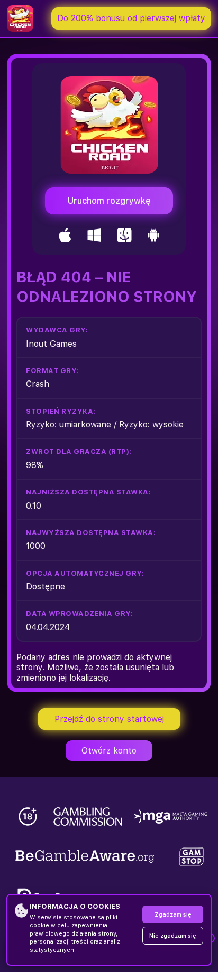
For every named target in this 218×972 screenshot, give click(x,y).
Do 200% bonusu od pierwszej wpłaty (131, 18)
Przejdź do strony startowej (109, 719)
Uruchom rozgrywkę (109, 201)
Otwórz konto (109, 751)
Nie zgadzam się (172, 935)
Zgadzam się (173, 914)
